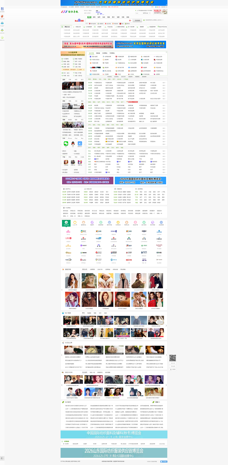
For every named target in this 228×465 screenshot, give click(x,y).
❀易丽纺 (141, 113)
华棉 (65, 64)
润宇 (76, 61)
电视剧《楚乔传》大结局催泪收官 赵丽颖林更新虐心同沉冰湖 (79, 129)
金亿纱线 (109, 23)
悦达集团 (159, 263)
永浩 (68, 75)
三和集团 (129, 255)
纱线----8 (159, 213)
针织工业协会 (109, 118)
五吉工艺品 (162, 443)
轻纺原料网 (76, 33)
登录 (152, 7)
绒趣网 (145, 67)
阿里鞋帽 (96, 141)
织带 (107, 167)
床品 (118, 172)
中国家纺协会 (159, 71)
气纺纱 (86, 200)
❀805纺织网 (131, 88)
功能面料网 (152, 26)
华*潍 (79, 73)
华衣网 (94, 443)
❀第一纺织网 (154, 90)
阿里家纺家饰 (143, 141)
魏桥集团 (98, 255)
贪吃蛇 (76, 169)
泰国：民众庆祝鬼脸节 (69, 97)
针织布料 (108, 164)
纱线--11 (80, 216)
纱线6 (158, 202)
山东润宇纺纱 (129, 248)
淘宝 (141, 192)
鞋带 (131, 161)
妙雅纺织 (98, 241)
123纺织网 (146, 59)
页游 (76, 157)
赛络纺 (91, 200)
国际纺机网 (142, 30)
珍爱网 (158, 74)
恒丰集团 (98, 263)
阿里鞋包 (130, 141)
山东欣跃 (129, 234)
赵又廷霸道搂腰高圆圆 (132, 397)
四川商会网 (131, 151)
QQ (73, 146)
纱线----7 (152, 213)
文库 (89, 167)
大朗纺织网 (114, 30)
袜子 (122, 102)
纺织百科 (123, 76)
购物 (89, 102)
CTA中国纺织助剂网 (133, 443)
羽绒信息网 (133, 36)
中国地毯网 (97, 144)
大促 (76, 101)
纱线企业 (72, 210)
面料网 (90, 133)
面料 (103, 147)
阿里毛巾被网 (122, 141)
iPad (76, 138)
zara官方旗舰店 (89, 308)
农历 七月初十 (87, 13)
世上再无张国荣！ (139, 338)
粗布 (151, 159)
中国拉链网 (161, 36)
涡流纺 (102, 200)
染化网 (90, 139)
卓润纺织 (144, 234)
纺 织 (108, 102)
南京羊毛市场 (163, 26)
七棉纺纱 (101, 23)
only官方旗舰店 (89, 290)
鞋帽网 (90, 128)
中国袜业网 (97, 98)
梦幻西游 (64, 172)
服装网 (90, 121)
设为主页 (65, 7)
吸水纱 (129, 197)
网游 (70, 157)
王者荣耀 (66, 165)
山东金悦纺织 (114, 241)
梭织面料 (152, 164)
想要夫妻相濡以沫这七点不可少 (114, 360)
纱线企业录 (159, 56)
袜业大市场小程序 (155, 98)
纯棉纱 (86, 192)
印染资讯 (109, 76)
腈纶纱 (96, 192)
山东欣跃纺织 (98, 234)
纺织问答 (87, 210)
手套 (117, 102)
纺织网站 (140, 189)
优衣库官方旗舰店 (72, 290)
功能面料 (130, 76)
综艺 (82, 119)
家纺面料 (141, 164)
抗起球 (120, 200)
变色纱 (120, 194)
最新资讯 (77, 7)
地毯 (122, 147)
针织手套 (108, 161)
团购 (68, 61)
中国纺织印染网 (121, 108)
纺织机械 (72, 213)
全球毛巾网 (142, 93)
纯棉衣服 (119, 159)
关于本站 (63, 461)
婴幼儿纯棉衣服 (100, 161)
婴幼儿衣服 (131, 159)
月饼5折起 (77, 113)
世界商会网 (142, 151)
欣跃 (76, 75)
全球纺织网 (124, 30)
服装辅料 (144, 76)
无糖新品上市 (77, 111)
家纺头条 (101, 213)
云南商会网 (120, 151)
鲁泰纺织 (144, 255)
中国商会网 (153, 151)
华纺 (79, 67)
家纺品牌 (137, 213)
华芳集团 (114, 255)
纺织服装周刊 (131, 121)
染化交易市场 (143, 139)
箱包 (103, 125)
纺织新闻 (2, 11)
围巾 (95, 164)
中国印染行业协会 (99, 108)
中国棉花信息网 (121, 82)
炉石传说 (76, 172)
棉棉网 (142, 26)
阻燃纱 (129, 192)
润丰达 (80, 75)
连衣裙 (107, 159)
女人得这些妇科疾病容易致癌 (94, 360)
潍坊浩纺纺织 (129, 241)
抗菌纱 (124, 197)
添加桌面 (173, 366)
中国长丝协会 (95, 59)
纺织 (107, 169)
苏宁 (114, 79)
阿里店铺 (80, 210)
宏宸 (68, 67)
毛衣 (95, 167)
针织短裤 (152, 167)
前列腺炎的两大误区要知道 (93, 367)
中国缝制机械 (143, 105)
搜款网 (107, 202)
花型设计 (159, 210)
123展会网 (120, 156)
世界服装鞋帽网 (110, 128)
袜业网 (119, 59)
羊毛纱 (102, 194)
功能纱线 (119, 189)
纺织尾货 (80, 213)
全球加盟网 (97, 136)
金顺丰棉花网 (143, 82)
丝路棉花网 (133, 67)
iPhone (70, 138)
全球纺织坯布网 (110, 116)
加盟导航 (108, 213)
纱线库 (90, 172)
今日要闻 (66, 59)
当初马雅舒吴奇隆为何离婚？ (153, 397)
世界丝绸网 (121, 71)
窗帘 (97, 159)
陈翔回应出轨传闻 (156, 326)
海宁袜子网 (121, 67)
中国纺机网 (124, 33)
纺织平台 (68, 189)
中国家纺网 (124, 36)
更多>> (164, 82)
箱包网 (90, 110)
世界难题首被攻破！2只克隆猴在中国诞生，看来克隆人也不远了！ (67, 132)
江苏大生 (114, 263)
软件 (89, 147)
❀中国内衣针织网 (155, 118)
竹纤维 (107, 194)
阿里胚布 (152, 141)
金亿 (68, 73)
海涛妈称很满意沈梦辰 (156, 338)
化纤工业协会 (109, 85)
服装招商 (87, 213)
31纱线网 (145, 63)
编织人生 (141, 121)
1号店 (119, 74)
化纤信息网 (161, 30)
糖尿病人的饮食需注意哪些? (73, 357)
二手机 (163, 192)
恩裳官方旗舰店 (155, 290)
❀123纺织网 (131, 113)
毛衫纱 (115, 202)
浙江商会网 (97, 151)
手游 (64, 157)
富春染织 (144, 248)
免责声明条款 (104, 7)
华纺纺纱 (116, 23)
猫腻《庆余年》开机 (122, 338)
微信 (66, 146)
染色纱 (115, 197)
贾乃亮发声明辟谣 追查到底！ (133, 385)
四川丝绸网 (142, 133)
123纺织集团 (97, 172)
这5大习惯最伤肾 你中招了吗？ (73, 367)
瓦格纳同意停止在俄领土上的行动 (153, 20)
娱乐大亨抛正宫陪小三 (105, 326)
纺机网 (90, 105)
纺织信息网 (76, 30)
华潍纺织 (159, 241)
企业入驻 (2, 18)
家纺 (108, 125)
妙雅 (65, 67)
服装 (122, 125)
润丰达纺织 (93, 23)
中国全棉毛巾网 (121, 93)
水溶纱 (124, 194)
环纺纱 (107, 197)
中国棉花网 (121, 56)
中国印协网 (142, 108)
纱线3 (96, 202)
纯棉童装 (154, 161)
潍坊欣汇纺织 (83, 234)
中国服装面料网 (98, 133)
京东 (100, 79)
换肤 (164, 7)
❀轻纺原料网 (109, 136)
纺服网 (85, 443)
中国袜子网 (109, 98)
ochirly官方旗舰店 (155, 308)
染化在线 (96, 139)
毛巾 (113, 102)
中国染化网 (110, 139)
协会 (89, 153)
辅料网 (90, 136)
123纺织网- (97, 118)
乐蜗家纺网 (152, 36)
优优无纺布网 (154, 116)
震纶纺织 (159, 255)
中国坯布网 (67, 30)
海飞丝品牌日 (77, 116)
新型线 (102, 197)
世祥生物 (83, 255)
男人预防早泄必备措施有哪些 (94, 363)
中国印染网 (114, 33)
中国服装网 (133, 30)
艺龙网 (106, 74)
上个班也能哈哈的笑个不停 (143, 10)
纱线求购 (98, 7)
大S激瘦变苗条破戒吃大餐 (72, 385)
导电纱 (129, 200)
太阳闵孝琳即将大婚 (88, 338)
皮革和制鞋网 (147, 71)
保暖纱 (124, 192)
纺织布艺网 (86, 36)
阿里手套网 (110, 141)
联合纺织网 (152, 33)
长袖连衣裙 (65, 111)
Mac (82, 138)
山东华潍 (159, 234)
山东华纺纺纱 (144, 241)
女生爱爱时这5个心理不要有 (134, 363)
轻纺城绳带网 (98, 131)
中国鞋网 (94, 71)
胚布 (118, 164)
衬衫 (129, 167)
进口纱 (119, 79)
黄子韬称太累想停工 (105, 338)
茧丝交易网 (133, 63)
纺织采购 (130, 210)
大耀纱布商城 (120, 26)
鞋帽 (94, 147)
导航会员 (101, 210)
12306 (132, 74)
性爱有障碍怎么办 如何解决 (134, 357)
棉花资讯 (108, 210)
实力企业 (94, 210)
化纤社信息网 (98, 85)
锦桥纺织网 (133, 56)
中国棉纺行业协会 (99, 153)
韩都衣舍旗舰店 (72, 308)
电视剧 (80, 59)
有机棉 (115, 192)
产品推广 (2, 26)
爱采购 (95, 79)
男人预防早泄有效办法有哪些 (114, 363)
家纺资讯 (94, 213)
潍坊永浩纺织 (98, 248)
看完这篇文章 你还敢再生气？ (73, 360)
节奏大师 (80, 165)
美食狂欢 (64, 116)
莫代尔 (86, 194)
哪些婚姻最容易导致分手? (154, 360)
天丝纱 (102, 192)
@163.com (145, 13)
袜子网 (90, 98)
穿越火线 (73, 165)
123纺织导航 (69, 11)
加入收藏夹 (71, 7)
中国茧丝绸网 (120, 133)
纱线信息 (87, 216)
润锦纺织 (114, 234)
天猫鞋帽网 (153, 128)
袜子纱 (124, 202)
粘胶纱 (91, 194)
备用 (117, 147)
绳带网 (90, 131)
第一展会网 (97, 156)
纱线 (103, 102)
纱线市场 (144, 213)
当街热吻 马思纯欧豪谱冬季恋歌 (152, 385)
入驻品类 (87, 7)
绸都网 (107, 133)
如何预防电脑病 (69, 363)
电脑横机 (137, 76)
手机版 (164, 461)
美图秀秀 (64, 153)
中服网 (91, 202)
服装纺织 (65, 213)
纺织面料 (137, 210)
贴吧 (96, 56)
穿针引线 (96, 121)
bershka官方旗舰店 (122, 290)
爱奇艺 (128, 23)
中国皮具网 (120, 110)
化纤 (99, 102)
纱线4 (101, 202)
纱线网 (99, 26)
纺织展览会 (114, 36)
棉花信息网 (86, 30)
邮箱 (137, 13)
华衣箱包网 (131, 110)
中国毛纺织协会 (143, 153)
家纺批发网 (75, 443)
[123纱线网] (172, 358)
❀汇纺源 (152, 82)
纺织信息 (65, 210)
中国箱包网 (133, 33)
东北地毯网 (109, 144)
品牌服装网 (109, 121)
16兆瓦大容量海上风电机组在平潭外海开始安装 (73, 92)
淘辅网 (130, 136)
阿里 (89, 79)
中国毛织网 (105, 30)
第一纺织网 (131, 26)
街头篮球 (64, 169)
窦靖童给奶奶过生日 (71, 326)
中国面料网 (86, 33)
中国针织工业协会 (111, 153)
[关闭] (166, 5)
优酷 (75, 151)
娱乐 (82, 79)
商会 (89, 151)
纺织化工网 (161, 33)
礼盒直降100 (66, 113)
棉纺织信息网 (109, 88)
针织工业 (130, 118)
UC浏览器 (77, 153)
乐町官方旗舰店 (139, 308)
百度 (93, 56)
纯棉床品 (143, 161)
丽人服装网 (153, 121)
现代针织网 (142, 118)
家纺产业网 (97, 113)
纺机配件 (152, 210)
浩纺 (76, 64)
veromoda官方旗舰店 (106, 290)
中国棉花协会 (121, 63)
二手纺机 (125, 79)
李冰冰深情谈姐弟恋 (71, 338)
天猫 (122, 23)
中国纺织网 (95, 30)
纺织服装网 (120, 121)
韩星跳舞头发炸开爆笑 (139, 326)
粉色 (159, 7)
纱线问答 (2, 33)
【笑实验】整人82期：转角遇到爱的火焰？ (67, 129)
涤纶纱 (91, 192)
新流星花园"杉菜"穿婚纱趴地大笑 (92, 397)
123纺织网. (109, 93)
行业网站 (68, 207)
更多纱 (129, 202)
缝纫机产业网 (154, 105)
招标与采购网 (131, 144)
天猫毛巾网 (131, 93)
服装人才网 (76, 36)
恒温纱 (115, 200)
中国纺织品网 (143, 90)
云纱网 (119, 88)
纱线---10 (73, 216)
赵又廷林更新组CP (122, 326)
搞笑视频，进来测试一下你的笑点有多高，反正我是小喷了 (79, 135)
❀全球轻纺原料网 (155, 136)
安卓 (64, 138)
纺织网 (90, 90)
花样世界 (143, 443)
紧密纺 (107, 200)
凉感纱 (120, 197)
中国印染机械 (120, 105)
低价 (82, 101)
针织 (117, 125)
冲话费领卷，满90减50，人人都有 (72, 69)
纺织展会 (116, 76)
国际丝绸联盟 (131, 133)
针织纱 (120, 202)
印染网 (90, 108)
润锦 (79, 64)
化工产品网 (131, 139)
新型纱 (91, 197)
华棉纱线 (68, 263)
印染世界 (108, 108)
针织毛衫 (130, 164)
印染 (99, 125)
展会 (89, 156)
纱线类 (154, 202)
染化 (112, 147)
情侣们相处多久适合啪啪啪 (154, 357)
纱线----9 (65, 216)
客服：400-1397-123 (113, 7)
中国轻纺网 (67, 36)
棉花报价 (116, 210)
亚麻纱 (96, 194)
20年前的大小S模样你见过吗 (112, 397)
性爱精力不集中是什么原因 (133, 367)
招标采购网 (105, 36)
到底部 (174, 370)
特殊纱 (86, 197)
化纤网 (90, 85)
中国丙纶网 (67, 33)
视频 (89, 161)
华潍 (65, 75)
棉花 (94, 102)
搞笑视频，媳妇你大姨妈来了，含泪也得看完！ (67, 135)
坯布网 (90, 116)
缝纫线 (124, 200)
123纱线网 (89, 26)
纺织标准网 (142, 33)
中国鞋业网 (120, 128)
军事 (70, 79)
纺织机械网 (142, 36)
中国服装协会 (120, 153)
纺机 (94, 125)
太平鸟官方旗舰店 (122, 308)
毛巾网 (90, 93)
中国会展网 (109, 156)
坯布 (112, 125)
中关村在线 (146, 74)
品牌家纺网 (133, 71)
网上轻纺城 (108, 71)
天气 (89, 125)
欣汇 (65, 73)
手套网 (106, 63)
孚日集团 (159, 248)
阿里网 (90, 141)
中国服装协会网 (96, 67)
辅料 (108, 147)
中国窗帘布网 (120, 116)
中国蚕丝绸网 (95, 74)
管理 (79, 461)
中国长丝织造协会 (155, 153)
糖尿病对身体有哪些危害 (113, 357)
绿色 (157, 7)
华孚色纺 (83, 263)
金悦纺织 (83, 241)
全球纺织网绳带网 (111, 131)
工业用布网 (131, 116)
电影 (76, 119)
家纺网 (106, 67)
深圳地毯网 (120, 144)
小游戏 (82, 157)
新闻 (64, 79)
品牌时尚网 (104, 443)
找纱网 (106, 59)
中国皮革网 (152, 30)
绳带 (99, 147)
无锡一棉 (144, 263)
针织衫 (119, 167)
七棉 (76, 67)
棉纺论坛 (2, 40)
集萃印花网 (105, 33)
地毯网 (90, 144)
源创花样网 (152, 443)
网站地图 (68, 461)
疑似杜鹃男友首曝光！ (112, 385)
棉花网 (90, 82)
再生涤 (120, 192)
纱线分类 (89, 189)
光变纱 (115, 194)
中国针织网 (95, 33)
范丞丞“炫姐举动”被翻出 (72, 397)
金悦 (68, 64)
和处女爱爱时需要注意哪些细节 (114, 367)
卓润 (79, 61)
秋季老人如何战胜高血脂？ (93, 357)
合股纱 (129, 194)
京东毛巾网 (153, 93)
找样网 (141, 116)
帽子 (120, 161)
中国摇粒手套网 (110, 96)
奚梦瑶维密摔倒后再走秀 (92, 385)
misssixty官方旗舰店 (139, 290)
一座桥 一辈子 (67, 94)
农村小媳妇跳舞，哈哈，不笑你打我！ (79, 132)
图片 (89, 159)
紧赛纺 (96, 200)
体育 (76, 79)
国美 (109, 79)
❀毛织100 (142, 88)
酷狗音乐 (80, 146)
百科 (89, 169)
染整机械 (130, 105)
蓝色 (155, 7)
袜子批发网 (131, 98)
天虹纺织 (68, 255)
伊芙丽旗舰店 (106, 308)
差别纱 (96, 197)
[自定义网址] (166, 52)
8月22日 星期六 (88, 10)
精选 (70, 101)
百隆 (129, 263)
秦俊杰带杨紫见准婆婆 (88, 326)
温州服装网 (95, 36)
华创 (76, 73)
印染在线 (109, 26)
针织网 (90, 118)
